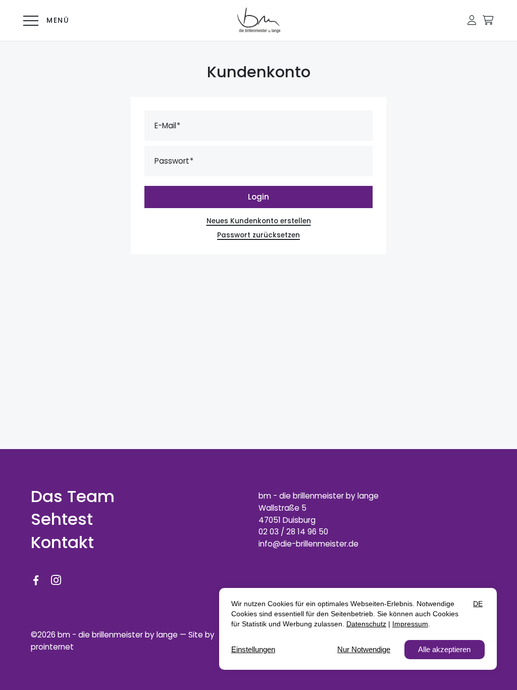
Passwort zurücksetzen (258, 235)
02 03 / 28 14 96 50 (293, 531)
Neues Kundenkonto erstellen (258, 221)
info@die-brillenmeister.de (308, 543)
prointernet (52, 647)
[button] (472, 20)
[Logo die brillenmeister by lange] (258, 20)
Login (258, 196)
